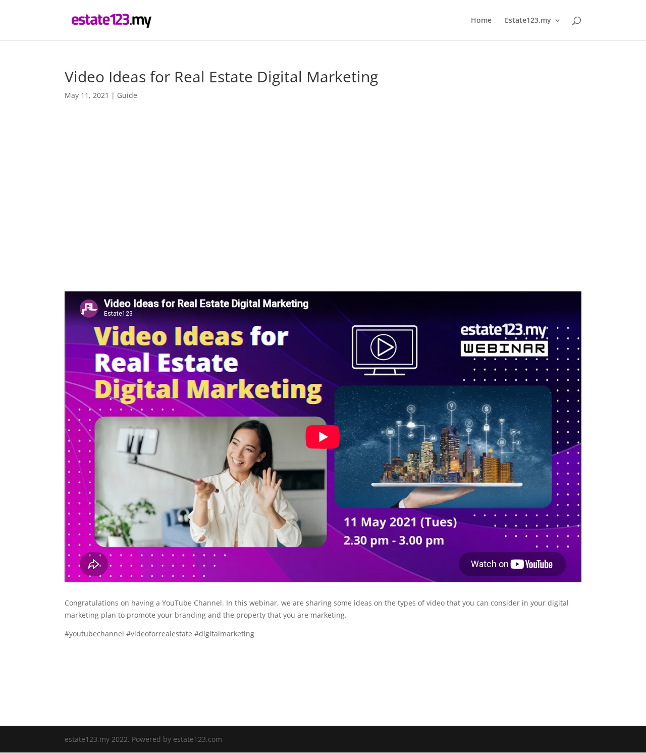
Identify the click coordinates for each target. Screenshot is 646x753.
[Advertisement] (323, 185)
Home (481, 21)
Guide (127, 95)
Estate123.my (528, 21)
